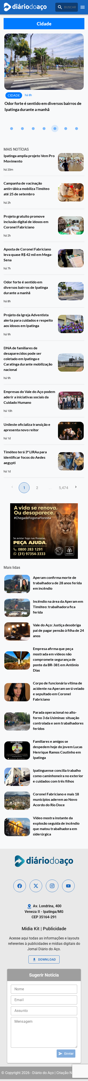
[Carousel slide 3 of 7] (33, 128)
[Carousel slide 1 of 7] (11, 128)
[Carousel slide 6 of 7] (65, 128)
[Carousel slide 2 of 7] (22, 128)
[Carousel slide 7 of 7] (76, 128)
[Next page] (75, 486)
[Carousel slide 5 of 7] (54, 128)
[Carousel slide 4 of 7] (44, 128)
